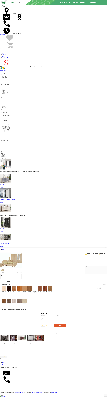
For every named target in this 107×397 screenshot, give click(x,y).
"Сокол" (2, 150)
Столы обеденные (4, 103)
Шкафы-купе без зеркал (5, 129)
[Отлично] (46, 325)
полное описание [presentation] (15, 281)
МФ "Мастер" (3, 153)
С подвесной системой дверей (6, 128)
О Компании (4, 54)
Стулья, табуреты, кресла (5, 95)
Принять (2, 395)
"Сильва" (2, 148)
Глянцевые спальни (4, 79)
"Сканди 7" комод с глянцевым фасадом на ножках (7, 184)
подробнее (1, 172)
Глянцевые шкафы (4, 77)
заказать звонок (2, 34)
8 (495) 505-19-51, (2, 27)
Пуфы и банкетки (4, 113)
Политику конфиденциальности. (18, 392)
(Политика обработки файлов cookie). (37, 392)
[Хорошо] (45, 325)
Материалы (3, 56)
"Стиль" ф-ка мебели (4, 151)
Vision (2, 152)
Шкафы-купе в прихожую (5, 130)
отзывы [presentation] (29, 281)
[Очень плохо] (41, 325)
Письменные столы (4, 100)
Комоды (3, 87)
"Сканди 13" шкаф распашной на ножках (6, 228)
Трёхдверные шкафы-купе (6, 123)
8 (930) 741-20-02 (8, 27)
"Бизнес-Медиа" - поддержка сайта (18, 391)
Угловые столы (4, 99)
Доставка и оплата (4, 361)
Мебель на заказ (4, 364)
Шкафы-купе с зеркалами (5, 125)
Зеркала (3, 104)
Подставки (3, 105)
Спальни (3, 91)
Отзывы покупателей (5, 57)
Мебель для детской (5, 92)
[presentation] (5, 282)
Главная (3, 53)
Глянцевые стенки (4, 78)
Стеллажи (3, 93)
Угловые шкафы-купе (5, 134)
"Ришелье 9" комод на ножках (4, 243)
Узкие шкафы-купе (4, 135)
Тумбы (3, 88)
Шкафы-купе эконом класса (6, 127)
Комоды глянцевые (4, 76)
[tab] (5, 282)
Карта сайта (2, 391)
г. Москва (14, 13)
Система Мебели (4, 154)
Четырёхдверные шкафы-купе (6, 124)
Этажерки (3, 106)
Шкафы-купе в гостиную (5, 131)
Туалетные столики (4, 107)
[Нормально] (43, 325)
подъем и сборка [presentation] (23, 281)
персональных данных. (54, 392)
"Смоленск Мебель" (4, 149)
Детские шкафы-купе (5, 118)
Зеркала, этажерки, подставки (6, 110)
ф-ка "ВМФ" (3, 155)
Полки (3, 94)
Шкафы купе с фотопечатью (6, 136)
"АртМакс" (2, 142)
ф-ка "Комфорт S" (4, 156)
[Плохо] (42, 325)
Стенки (3, 89)
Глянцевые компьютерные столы (6, 82)
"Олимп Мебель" (3, 147)
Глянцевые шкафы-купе (5, 126)
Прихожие (3, 90)
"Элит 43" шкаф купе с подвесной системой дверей (7, 199)
